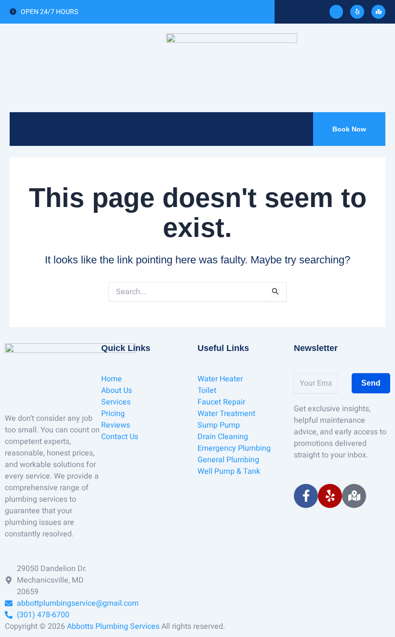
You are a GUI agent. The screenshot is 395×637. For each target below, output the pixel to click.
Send (371, 383)
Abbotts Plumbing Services (113, 626)
